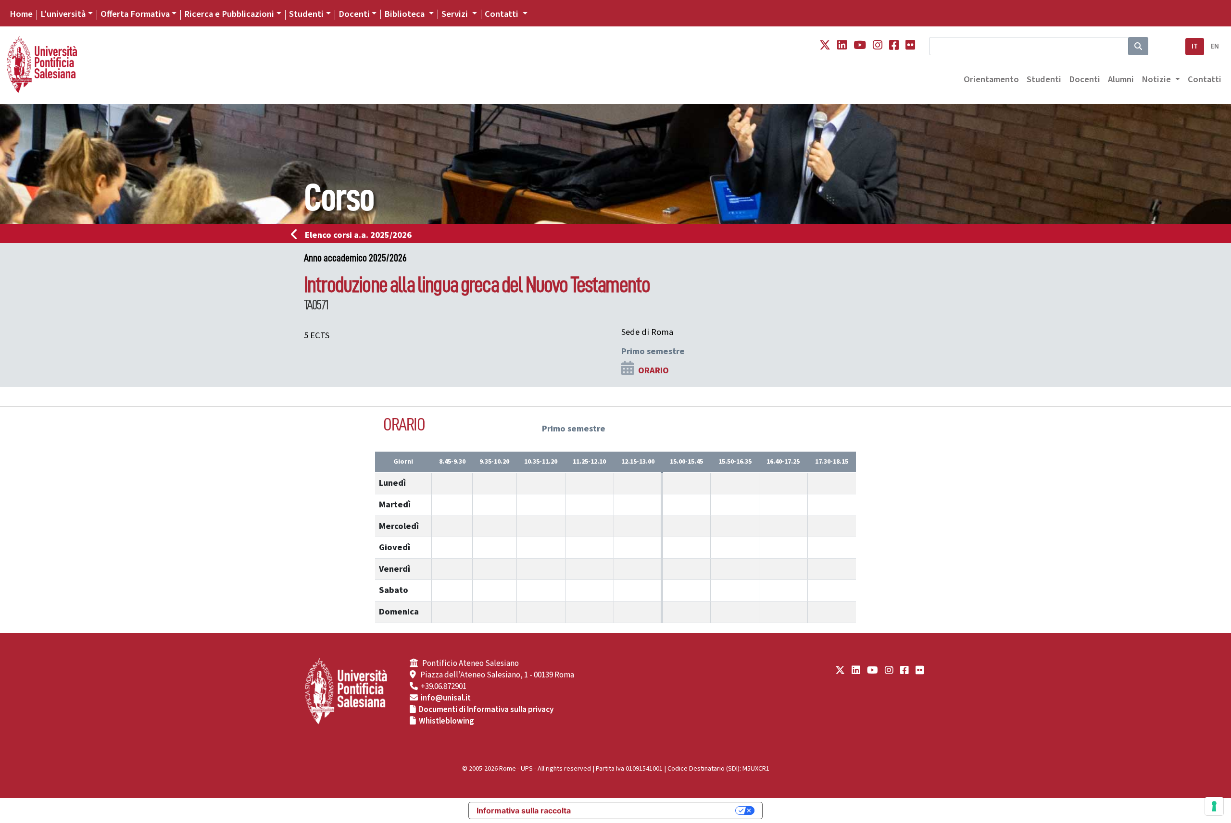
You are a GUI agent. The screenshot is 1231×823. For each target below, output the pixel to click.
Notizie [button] (1157, 79)
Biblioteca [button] (405, 14)
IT (1195, 46)
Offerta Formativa (135, 14)
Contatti (1204, 79)
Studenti (306, 14)
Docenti (354, 14)
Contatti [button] (502, 14)
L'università (63, 14)
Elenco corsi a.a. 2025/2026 (358, 235)
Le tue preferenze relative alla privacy (658, 810)
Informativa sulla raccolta (524, 810)
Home (21, 14)
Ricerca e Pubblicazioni (229, 14)
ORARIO (653, 370)
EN (1214, 46)
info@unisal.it (446, 698)
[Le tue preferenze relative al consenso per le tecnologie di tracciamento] (1214, 806)
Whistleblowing (446, 721)
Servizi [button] (455, 14)
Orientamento (991, 79)
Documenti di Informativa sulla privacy (486, 709)
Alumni (1121, 79)
